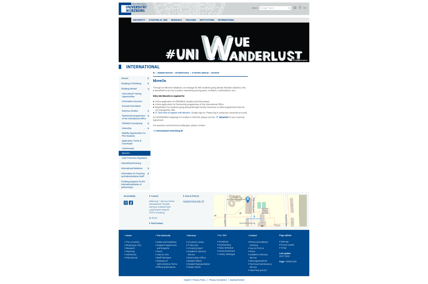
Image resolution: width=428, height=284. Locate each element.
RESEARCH (176, 20)
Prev (124, 39)
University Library (196, 242)
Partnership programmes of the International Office (134, 117)
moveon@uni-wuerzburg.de (169, 130)
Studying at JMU (133, 245)
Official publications (166, 267)
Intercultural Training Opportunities (131, 95)
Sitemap (285, 241)
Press (252, 251)
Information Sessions (132, 101)
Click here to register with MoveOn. (174, 112)
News (159, 251)
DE (304, 8)
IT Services (193, 245)
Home (129, 235)
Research (130, 248)
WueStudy (223, 241)
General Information (131, 106)
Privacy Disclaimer (218, 280)
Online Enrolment (227, 251)
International (226, 20)
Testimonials (128, 148)
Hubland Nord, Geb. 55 (193, 201)
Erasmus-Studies (130, 111)
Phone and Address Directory (259, 243)
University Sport (195, 248)
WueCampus (225, 245)
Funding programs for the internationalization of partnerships (133, 184)
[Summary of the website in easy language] (294, 7)
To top (283, 248)
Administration (165, 73)
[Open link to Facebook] (131, 203)
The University (132, 242)
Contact (154, 196)
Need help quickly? (258, 270)
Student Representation (199, 264)
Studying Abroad (129, 88)
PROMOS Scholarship (132, 123)
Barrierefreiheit (237, 280)
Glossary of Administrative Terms (167, 262)
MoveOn (126, 153)
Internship (126, 128)
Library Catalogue (227, 254)
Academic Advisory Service (197, 253)
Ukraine (124, 78)
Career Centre (194, 267)
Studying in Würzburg (131, 83)
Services (192, 235)
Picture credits (287, 245)
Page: (282, 261)
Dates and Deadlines (167, 242)
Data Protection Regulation (134, 158)
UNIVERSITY (139, 20)
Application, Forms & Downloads (131, 142)
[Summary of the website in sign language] (299, 7)
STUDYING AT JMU (158, 20)
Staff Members (164, 257)
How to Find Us (192, 196)
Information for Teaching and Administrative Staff (133, 175)
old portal (223, 117)
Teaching (190, 20)
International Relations (131, 168)
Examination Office (197, 257)
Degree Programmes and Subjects (167, 247)
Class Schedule (226, 248)
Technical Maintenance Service (261, 265)
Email (154, 218)
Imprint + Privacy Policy (195, 280)
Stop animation (300, 60)
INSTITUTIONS (207, 20)
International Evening (131, 163)
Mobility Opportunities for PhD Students (134, 134)
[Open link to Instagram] (126, 203)
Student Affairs (195, 261)
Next (303, 39)
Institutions (131, 254)
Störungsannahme (258, 261)
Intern (254, 8)
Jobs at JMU (163, 254)
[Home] (154, 73)
